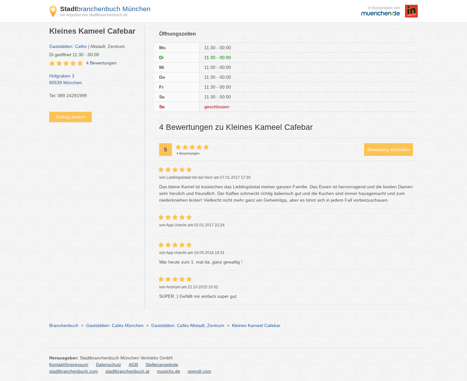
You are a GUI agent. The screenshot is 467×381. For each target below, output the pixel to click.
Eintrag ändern (70, 116)
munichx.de (168, 371)
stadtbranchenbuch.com (73, 371)
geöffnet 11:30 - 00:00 (74, 54)
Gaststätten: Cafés (68, 46)
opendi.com (199, 371)
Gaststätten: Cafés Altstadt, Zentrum (187, 325)
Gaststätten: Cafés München (115, 325)
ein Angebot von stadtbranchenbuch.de (94, 15)
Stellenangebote (162, 364)
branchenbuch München (105, 8)
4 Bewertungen (101, 62)
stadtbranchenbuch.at (127, 371)
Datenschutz (108, 364)
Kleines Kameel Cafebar (256, 325)
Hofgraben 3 (65, 79)
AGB (133, 364)
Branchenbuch (63, 325)
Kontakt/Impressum (68, 364)
